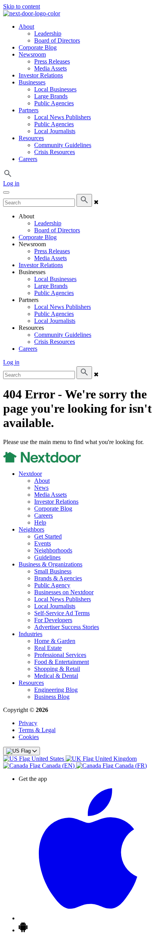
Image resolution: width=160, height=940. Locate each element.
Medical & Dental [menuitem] (56, 675)
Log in (11, 183)
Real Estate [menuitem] (48, 648)
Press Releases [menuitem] (52, 61)
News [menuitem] (41, 487)
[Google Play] (23, 930)
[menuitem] (34, 758)
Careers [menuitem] (28, 159)
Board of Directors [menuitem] (57, 40)
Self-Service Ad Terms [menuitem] (62, 613)
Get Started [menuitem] (48, 536)
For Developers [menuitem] (53, 620)
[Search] (84, 200)
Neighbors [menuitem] (31, 529)
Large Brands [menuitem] (51, 96)
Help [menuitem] (40, 522)
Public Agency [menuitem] (52, 585)
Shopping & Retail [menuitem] (57, 669)
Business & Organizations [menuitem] (50, 564)
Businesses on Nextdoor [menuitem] (64, 592)
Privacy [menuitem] (28, 723)
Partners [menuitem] (28, 110)
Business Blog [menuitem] (52, 696)
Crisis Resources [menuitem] (54, 152)
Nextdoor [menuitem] (30, 473)
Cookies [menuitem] (29, 737)
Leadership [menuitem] (47, 33)
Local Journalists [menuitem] (54, 131)
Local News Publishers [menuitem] (62, 117)
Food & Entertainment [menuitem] (61, 662)
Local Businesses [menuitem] (55, 89)
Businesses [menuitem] (32, 82)
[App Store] (88, 918)
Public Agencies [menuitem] (54, 103)
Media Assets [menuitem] (50, 68)
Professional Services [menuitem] (60, 655)
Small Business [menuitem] (52, 571)
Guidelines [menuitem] (47, 557)
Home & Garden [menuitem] (54, 641)
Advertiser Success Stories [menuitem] (66, 627)
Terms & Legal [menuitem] (37, 730)
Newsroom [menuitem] (32, 54)
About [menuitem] (26, 26)
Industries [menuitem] (30, 634)
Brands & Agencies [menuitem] (58, 578)
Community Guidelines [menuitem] (62, 145)
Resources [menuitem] (31, 138)
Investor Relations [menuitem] (41, 75)
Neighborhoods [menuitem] (53, 550)
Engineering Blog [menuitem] (56, 689)
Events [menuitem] (42, 543)
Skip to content (21, 6)
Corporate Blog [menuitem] (38, 47)
